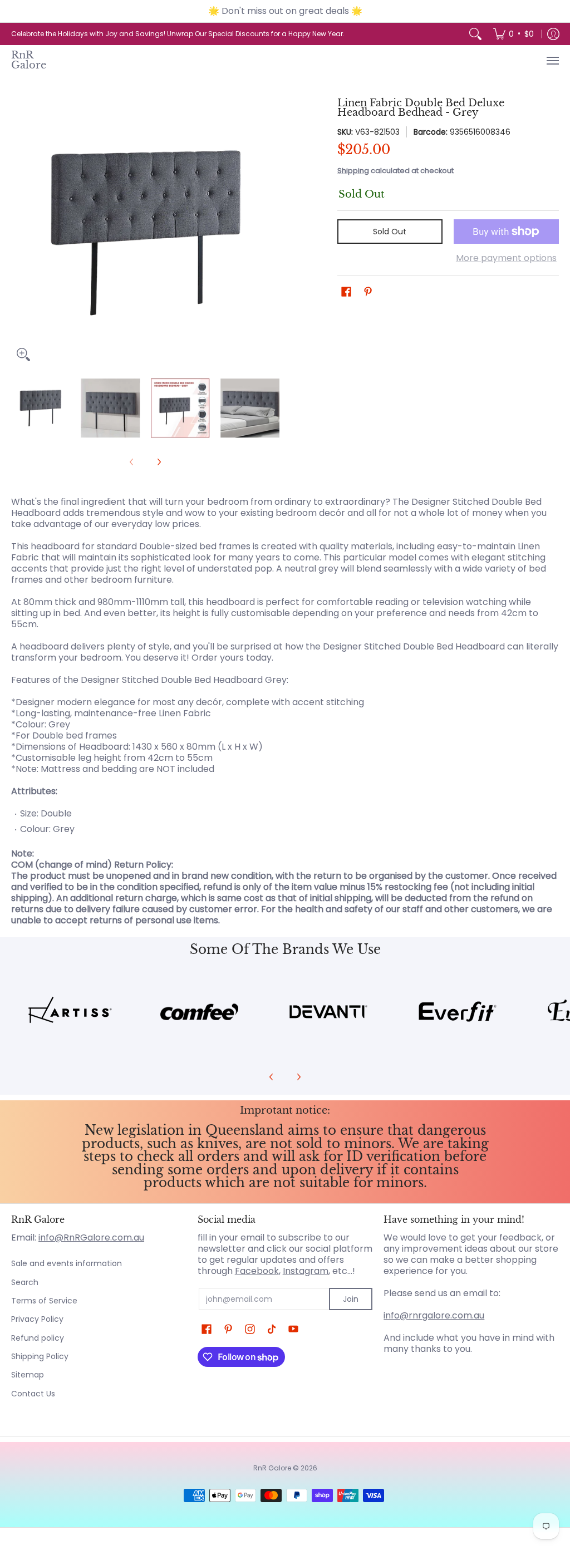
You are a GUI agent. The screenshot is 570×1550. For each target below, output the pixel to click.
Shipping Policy (39, 1356)
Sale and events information (66, 1263)
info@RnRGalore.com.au (91, 1237)
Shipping (353, 170)
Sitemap (27, 1374)
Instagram (305, 1270)
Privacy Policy (37, 1319)
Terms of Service (44, 1300)
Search (24, 1282)
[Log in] (553, 34)
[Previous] (19, 232)
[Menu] (552, 60)
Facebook (257, 1270)
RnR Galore (28, 60)
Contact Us (33, 1393)
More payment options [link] (506, 258)
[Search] (475, 34)
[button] (346, 292)
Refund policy (37, 1338)
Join (350, 1299)
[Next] (271, 232)
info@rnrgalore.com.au (434, 1315)
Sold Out (389, 231)
